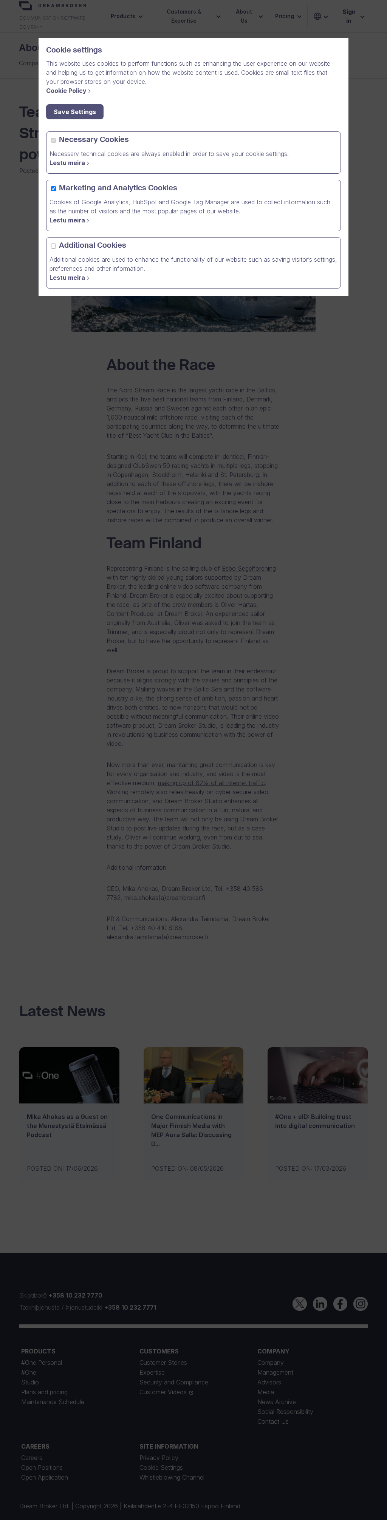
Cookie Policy (66, 90)
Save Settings (75, 112)
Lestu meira (67, 163)
